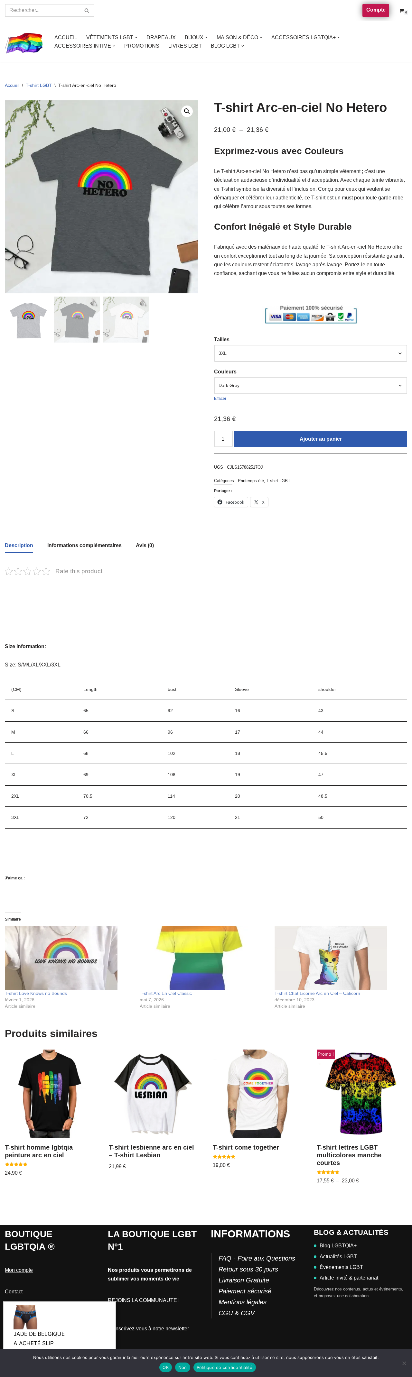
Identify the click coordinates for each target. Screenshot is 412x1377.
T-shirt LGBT (39, 85)
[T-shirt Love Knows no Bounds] (69, 958)
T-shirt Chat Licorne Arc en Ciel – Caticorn (317, 993)
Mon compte (19, 1270)
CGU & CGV (237, 1313)
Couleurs (225, 371)
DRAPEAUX (161, 37)
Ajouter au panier (321, 439)
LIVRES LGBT (185, 46)
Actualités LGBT (338, 1256)
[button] (136, 37)
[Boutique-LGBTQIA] (24, 42)
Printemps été (251, 480)
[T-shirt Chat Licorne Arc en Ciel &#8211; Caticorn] (339, 958)
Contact (14, 1291)
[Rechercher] (87, 10)
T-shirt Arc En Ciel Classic (166, 993)
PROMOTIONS (141, 46)
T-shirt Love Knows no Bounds (36, 993)
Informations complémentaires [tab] (84, 545)
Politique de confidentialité (225, 1367)
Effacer (220, 398)
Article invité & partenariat (349, 1278)
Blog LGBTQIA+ (338, 1245)
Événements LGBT (341, 1267)
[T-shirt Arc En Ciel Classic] (204, 958)
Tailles (221, 339)
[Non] (404, 1363)
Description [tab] (19, 545)
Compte (376, 10)
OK (166, 1367)
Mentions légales (243, 1302)
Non (182, 1367)
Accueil (12, 85)
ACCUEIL (65, 37)
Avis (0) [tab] (145, 545)
